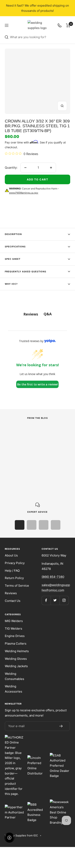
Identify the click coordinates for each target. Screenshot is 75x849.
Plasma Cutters (15, 643)
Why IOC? (11, 284)
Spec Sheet (12, 259)
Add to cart (37, 179)
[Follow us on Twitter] (55, 600)
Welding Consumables (14, 676)
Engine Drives (15, 636)
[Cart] (68, 25)
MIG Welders (14, 621)
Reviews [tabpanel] (30, 314)
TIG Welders (13, 628)
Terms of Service (17, 585)
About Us (11, 555)
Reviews (11, 593)
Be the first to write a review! (37, 384)
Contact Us (12, 601)
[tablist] (37, 314)
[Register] (61, 726)
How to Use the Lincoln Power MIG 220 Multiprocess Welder (33, 453)
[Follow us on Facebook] (46, 600)
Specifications (15, 246)
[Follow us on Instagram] (64, 600)
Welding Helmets (17, 651)
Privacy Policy (15, 563)
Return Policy (14, 578)
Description (13, 234)
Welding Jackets (16, 666)
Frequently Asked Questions (25, 271)
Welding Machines (17, 442)
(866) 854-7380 (53, 577)
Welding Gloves (16, 659)
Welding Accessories (13, 688)
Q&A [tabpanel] (48, 314)
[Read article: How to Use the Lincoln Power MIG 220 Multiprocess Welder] (35, 431)
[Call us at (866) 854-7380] (59, 25)
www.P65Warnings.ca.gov (23, 192)
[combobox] (40, 37)
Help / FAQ (12, 570)
